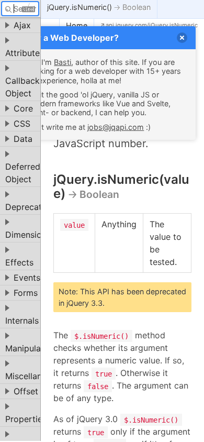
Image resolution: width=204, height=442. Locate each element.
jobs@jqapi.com (115, 127)
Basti (62, 62)
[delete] (182, 37)
